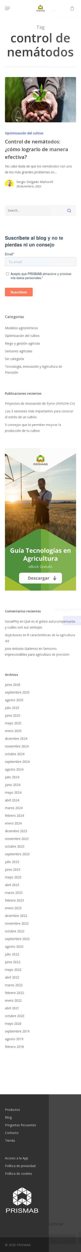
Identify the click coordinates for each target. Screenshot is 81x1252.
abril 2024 (12, 800)
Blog (8, 1117)
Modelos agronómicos (21, 328)
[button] (7, 8)
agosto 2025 (14, 700)
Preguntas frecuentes (20, 1125)
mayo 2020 (13, 1023)
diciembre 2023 (16, 831)
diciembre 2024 (16, 738)
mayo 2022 (13, 969)
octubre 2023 (14, 846)
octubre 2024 (14, 754)
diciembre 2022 (16, 916)
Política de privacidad (20, 1166)
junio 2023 (12, 869)
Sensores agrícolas (18, 351)
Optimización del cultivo (24, 133)
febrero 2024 (14, 815)
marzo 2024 (13, 808)
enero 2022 (13, 1000)
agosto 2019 (14, 1039)
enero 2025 (13, 731)
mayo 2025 (13, 723)
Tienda (10, 1140)
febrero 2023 (14, 900)
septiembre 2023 (17, 854)
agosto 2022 (14, 946)
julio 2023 (12, 862)
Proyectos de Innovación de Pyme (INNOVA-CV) (40, 403)
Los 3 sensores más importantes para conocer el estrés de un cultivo (39, 414)
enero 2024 (13, 823)
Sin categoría (14, 359)
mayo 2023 (13, 877)
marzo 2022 (13, 985)
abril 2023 (12, 885)
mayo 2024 (13, 792)
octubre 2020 (14, 1016)
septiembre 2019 (17, 1031)
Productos (12, 1109)
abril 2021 (12, 1008)
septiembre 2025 (17, 692)
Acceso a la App (16, 1158)
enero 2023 (13, 908)
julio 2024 (12, 777)
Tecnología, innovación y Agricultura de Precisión (33, 369)
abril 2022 (12, 977)
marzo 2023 (13, 892)
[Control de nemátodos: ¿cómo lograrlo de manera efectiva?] (40, 99)
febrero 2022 (14, 993)
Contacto (11, 1133)
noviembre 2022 (17, 923)
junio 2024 (12, 785)
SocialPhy (12, 621)
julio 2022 (12, 954)
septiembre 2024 (17, 761)
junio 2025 (12, 715)
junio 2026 (12, 684)
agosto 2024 (14, 769)
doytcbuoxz (13, 635)
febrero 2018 (14, 1046)
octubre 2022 (14, 931)
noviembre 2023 (17, 838)
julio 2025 (12, 708)
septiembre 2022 (17, 939)
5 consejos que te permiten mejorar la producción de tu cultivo (33, 428)
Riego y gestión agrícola (22, 343)
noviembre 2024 (17, 746)
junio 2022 (12, 962)
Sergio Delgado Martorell (34, 182)
